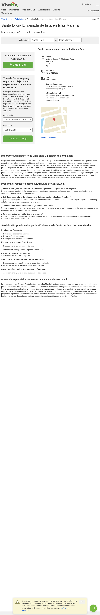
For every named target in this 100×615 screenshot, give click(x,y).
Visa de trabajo (28, 10)
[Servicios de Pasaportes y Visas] (9, 4)
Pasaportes (14, 10)
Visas (3, 10)
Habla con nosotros (35, 32)
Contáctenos (6, 13)
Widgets (56, 10)
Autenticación (44, 10)
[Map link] (54, 120)
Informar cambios (48, 138)
